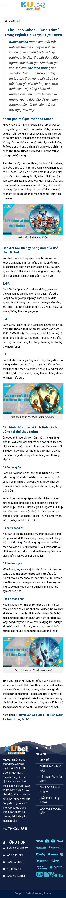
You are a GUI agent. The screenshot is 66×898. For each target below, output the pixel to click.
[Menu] (5, 6)
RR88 (24, 828)
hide (17, 21)
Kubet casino (18, 42)
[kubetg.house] (33, 6)
